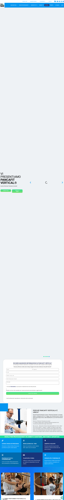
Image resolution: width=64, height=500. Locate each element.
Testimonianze (42, 1)
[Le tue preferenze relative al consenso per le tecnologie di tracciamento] (2, 499)
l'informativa (13, 386)
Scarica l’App (24, 1)
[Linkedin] (59, 1)
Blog (62, 5)
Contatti (50, 1)
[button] (30, 182)
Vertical (46, 5)
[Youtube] (61, 1)
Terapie (51, 5)
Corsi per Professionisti (23, 5)
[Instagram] (63, 1)
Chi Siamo (57, 5)
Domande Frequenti (33, 1)
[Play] (46, 182)
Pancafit (41, 5)
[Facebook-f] (57, 1)
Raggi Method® (13, 5)
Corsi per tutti (34, 5)
